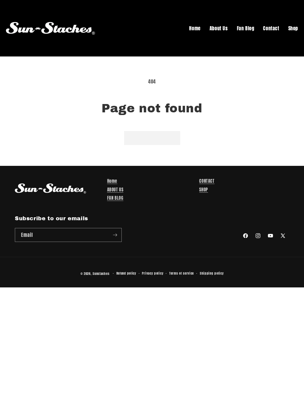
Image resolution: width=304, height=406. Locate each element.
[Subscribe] (114, 235)
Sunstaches (101, 273)
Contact (271, 28)
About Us (219, 28)
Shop (293, 28)
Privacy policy (152, 273)
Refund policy (126, 273)
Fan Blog (245, 28)
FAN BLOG (115, 198)
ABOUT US (115, 190)
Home (194, 28)
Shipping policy (212, 273)
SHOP (203, 190)
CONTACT (206, 181)
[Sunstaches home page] (50, 28)
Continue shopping (152, 137)
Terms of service (181, 273)
